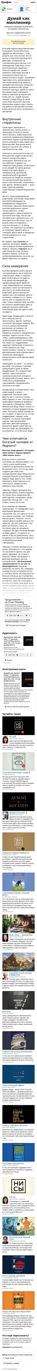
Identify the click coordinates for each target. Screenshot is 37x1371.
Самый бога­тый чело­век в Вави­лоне (20, 974)
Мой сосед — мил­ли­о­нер (20, 935)
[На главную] (6, 2)
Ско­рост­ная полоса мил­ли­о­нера (17, 1051)
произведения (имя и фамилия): (17, 1355)
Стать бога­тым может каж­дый (16, 772)
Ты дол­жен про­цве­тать (13, 1163)
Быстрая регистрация (17, 625)
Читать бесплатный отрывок (18, 707)
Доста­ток (6, 1011)
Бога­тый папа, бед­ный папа (19, 1238)
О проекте (14, 1369)
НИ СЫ (12, 1197)
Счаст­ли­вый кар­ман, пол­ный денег (15, 894)
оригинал (23, 35)
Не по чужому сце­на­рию (13, 1275)
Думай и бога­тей (17, 812)
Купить (10, 660)
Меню (33, 2)
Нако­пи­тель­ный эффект (13, 1085)
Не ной (12, 736)
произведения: (12, 1347)
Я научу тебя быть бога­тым (15, 1125)
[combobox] (21, 2)
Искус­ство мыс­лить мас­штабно (16, 1311)
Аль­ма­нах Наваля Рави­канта (15, 853)
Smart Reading (19, 43)
